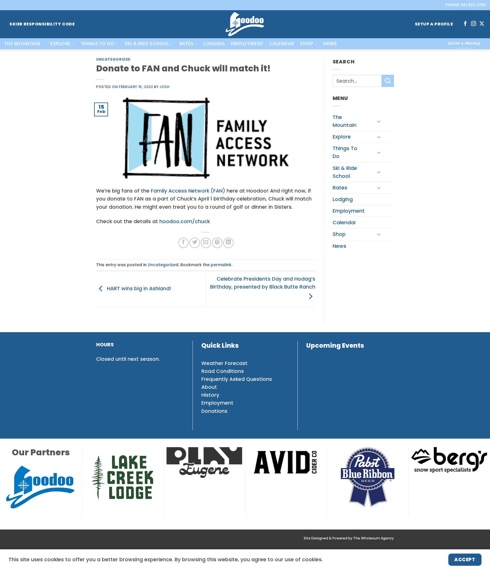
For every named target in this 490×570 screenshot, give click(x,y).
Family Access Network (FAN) (188, 190)
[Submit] (388, 81)
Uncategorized (113, 59)
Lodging (213, 44)
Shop (306, 44)
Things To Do (97, 44)
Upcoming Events (335, 345)
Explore (60, 44)
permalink (221, 265)
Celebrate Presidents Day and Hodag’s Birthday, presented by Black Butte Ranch (262, 283)
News (330, 44)
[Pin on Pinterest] (217, 243)
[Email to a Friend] (206, 243)
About (209, 387)
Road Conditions (222, 371)
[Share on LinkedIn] (228, 243)
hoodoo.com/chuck (184, 221)
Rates (186, 44)
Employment (247, 44)
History (210, 395)
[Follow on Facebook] (465, 24)
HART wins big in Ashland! (138, 288)
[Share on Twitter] (194, 243)
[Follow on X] (481, 24)
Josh (164, 86)
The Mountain (22, 44)
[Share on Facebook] (183, 243)
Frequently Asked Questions (236, 379)
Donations (214, 411)
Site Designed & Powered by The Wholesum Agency (349, 538)
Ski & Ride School (146, 44)
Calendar (281, 44)
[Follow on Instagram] (473, 24)
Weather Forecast (224, 363)
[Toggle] (379, 121)
